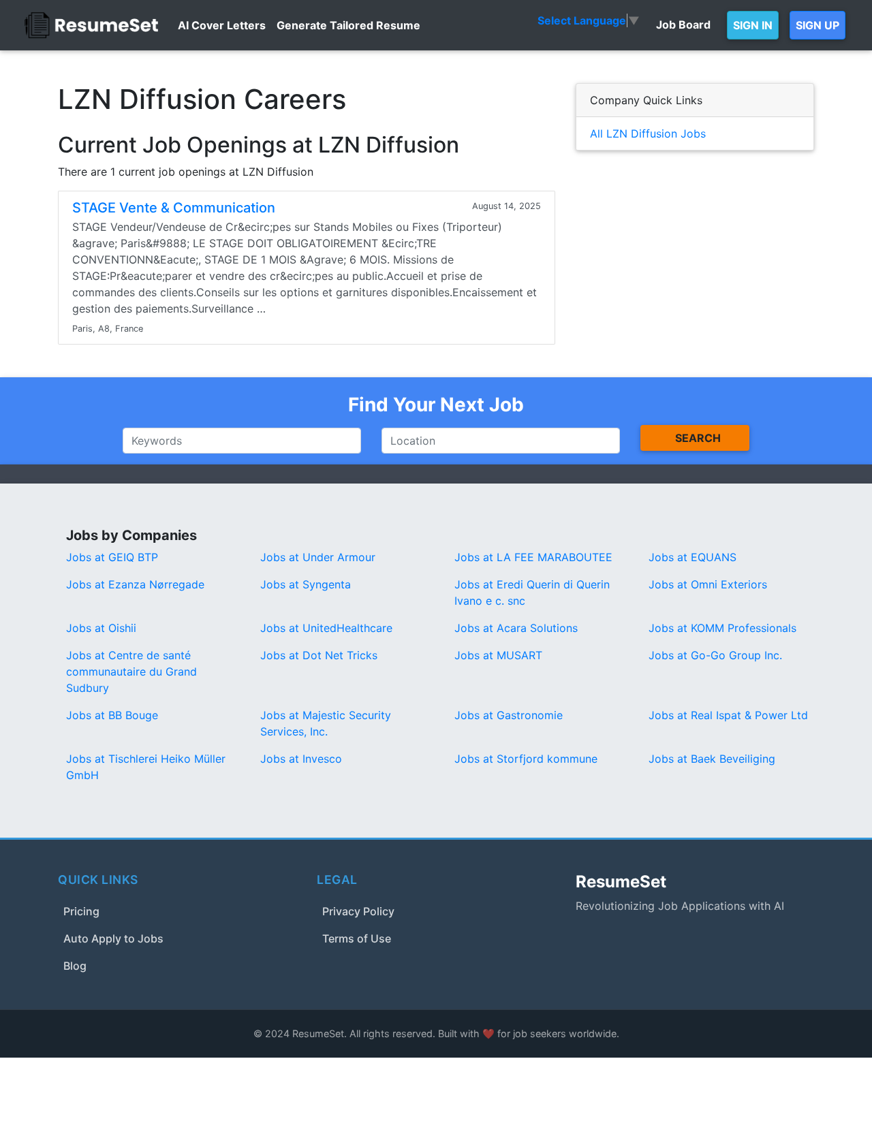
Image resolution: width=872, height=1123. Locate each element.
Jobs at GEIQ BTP (112, 557)
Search (698, 438)
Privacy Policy (358, 911)
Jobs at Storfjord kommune (525, 758)
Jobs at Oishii (101, 628)
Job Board (683, 24)
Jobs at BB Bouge (112, 715)
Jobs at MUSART (498, 655)
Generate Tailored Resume (348, 25)
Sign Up (817, 25)
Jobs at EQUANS (692, 557)
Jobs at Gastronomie (508, 715)
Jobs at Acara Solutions (516, 628)
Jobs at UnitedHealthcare (326, 628)
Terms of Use (356, 938)
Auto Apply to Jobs (113, 938)
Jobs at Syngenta (305, 584)
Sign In (753, 25)
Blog (75, 965)
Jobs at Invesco (301, 758)
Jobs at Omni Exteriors (708, 584)
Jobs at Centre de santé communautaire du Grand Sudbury (131, 671)
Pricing (81, 911)
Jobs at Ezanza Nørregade (135, 584)
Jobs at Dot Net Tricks (318, 655)
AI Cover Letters (222, 25)
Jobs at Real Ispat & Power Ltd (728, 715)
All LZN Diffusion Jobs (648, 133)
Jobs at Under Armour (317, 557)
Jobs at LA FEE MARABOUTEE (533, 557)
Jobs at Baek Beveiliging (712, 758)
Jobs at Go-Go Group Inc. (715, 655)
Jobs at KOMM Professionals (722, 628)
